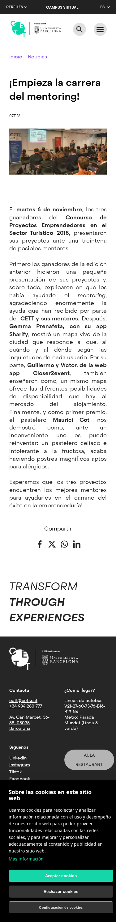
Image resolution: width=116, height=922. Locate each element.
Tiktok (15, 772)
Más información (26, 859)
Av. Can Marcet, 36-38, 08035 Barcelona (29, 722)
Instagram (19, 765)
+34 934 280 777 (25, 706)
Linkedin (18, 758)
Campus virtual (62, 7)
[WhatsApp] (64, 543)
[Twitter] (52, 543)
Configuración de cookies (61, 907)
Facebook (19, 778)
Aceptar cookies (61, 875)
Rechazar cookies (61, 891)
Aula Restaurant (89, 759)
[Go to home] (35, 29)
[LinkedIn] (76, 543)
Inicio (15, 56)
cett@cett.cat (23, 700)
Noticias (37, 56)
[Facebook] (39, 543)
